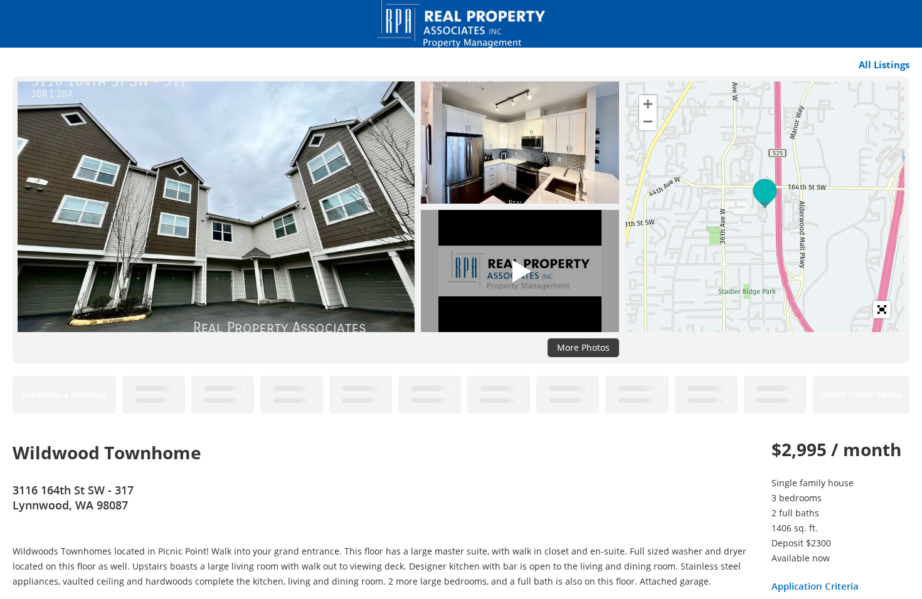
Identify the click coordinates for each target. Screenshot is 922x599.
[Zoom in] (648, 104)
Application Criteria (815, 586)
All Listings (884, 64)
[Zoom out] (648, 121)
